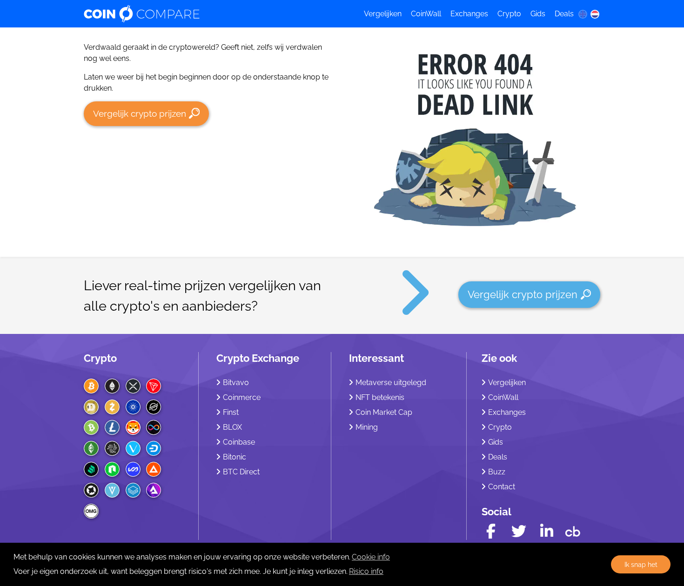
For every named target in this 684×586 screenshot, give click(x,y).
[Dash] (153, 448)
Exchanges (469, 13)
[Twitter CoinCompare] (519, 531)
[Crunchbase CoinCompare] (572, 529)
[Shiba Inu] (133, 427)
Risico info (366, 571)
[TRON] (153, 386)
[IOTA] (112, 448)
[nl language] (595, 14)
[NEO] (112, 469)
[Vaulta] (133, 469)
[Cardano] (133, 407)
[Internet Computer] (153, 427)
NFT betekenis (379, 397)
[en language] (582, 14)
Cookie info (371, 557)
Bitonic (234, 457)
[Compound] (91, 469)
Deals (564, 13)
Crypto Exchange (257, 358)
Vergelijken (383, 13)
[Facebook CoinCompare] (491, 531)
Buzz (496, 471)
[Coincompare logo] (215, 14)
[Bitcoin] (91, 386)
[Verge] (112, 490)
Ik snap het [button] (640, 564)
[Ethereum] (112, 386)
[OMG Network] (91, 511)
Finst (231, 412)
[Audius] (153, 490)
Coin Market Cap (383, 412)
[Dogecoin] (91, 407)
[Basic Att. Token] (153, 469)
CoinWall (426, 13)
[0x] (91, 490)
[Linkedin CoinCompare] (546, 531)
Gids (537, 13)
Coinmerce (242, 397)
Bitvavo (236, 382)
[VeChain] (133, 448)
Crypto (509, 13)
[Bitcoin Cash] (91, 427)
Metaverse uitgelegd (390, 382)
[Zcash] (112, 407)
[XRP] (133, 386)
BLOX (232, 427)
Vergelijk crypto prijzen (139, 113)
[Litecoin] (112, 427)
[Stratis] (133, 490)
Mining (366, 427)
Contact (501, 486)
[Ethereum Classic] (91, 448)
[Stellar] (153, 407)
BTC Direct (241, 471)
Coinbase (239, 442)
